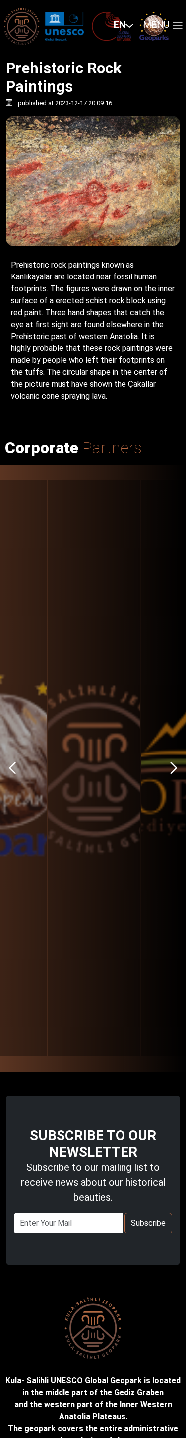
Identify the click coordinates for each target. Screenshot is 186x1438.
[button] (118, 25)
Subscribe (148, 1223)
